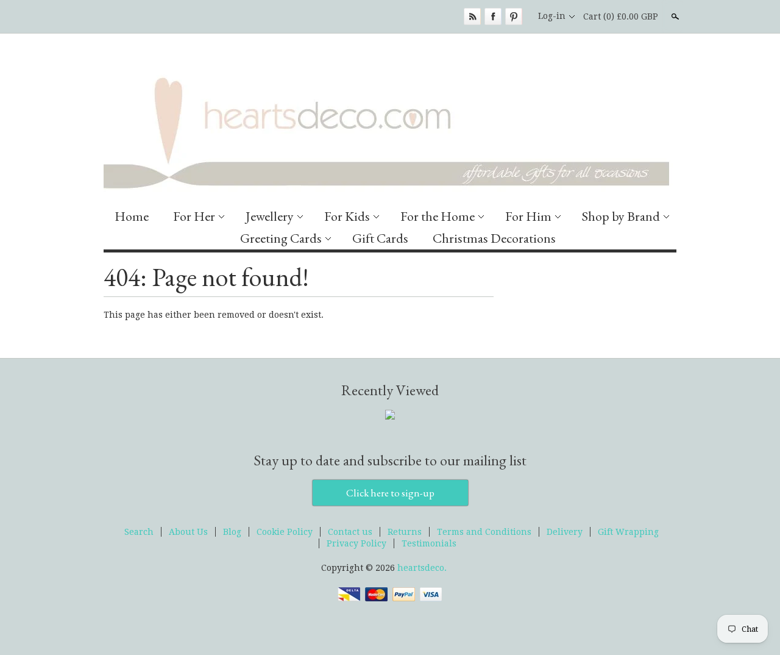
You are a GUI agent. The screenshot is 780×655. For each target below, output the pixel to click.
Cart (620, 16)
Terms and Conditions (484, 532)
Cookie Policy (285, 532)
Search (674, 16)
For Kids (347, 216)
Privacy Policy (356, 543)
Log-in (552, 16)
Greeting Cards (281, 238)
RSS (472, 16)
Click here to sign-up (390, 492)
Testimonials (429, 543)
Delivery (565, 532)
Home (132, 216)
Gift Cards (380, 238)
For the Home (437, 216)
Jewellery (270, 216)
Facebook (493, 16)
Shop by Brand (621, 216)
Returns (405, 532)
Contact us (350, 532)
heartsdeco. (422, 568)
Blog (232, 532)
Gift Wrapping (628, 532)
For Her (194, 216)
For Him (528, 216)
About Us (188, 532)
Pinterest (513, 16)
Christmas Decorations (494, 238)
